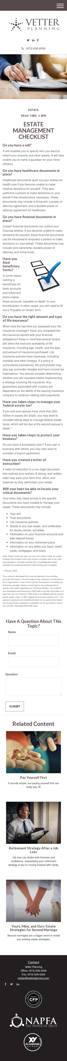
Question (11, 674)
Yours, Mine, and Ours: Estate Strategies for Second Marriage (33, 928)
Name (12, 632)
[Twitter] (28, 40)
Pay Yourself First (33, 777)
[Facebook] (38, 40)
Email (12, 653)
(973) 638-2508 (35, 48)
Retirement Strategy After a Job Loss (33, 850)
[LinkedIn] (33, 40)
